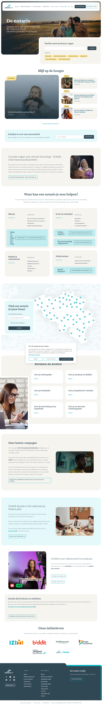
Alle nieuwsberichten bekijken (50, 123)
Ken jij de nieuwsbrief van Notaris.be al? (21, 112)
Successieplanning (79, 223)
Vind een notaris (80, 6)
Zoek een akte (44, 686)
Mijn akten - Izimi (91, 6)
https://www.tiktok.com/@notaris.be (10, 680)
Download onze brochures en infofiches (22, 616)
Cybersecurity (44, 688)
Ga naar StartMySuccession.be (79, 233)
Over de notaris (54, 6)
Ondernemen (46, 6)
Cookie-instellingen (50, 359)
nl (72, 6)
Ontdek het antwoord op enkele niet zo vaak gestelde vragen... (27, 480)
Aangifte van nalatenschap (60, 56)
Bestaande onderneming (81, 263)
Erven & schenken (37, 6)
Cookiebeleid (46, 703)
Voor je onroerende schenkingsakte (76, 407)
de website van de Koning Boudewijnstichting (21, 606)
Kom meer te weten (34, 355)
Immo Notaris (44, 693)
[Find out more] (39, 642)
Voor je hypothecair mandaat (80, 390)
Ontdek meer (11, 217)
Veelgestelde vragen (46, 679)
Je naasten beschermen (81, 225)
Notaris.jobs (12, 531)
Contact (43, 696)
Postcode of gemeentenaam (15, 314)
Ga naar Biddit (21, 238)
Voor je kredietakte (42, 390)
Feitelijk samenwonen (32, 261)
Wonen (16, 6)
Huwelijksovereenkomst (50, 59)
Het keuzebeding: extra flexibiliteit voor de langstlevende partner (84, 96)
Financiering (30, 223)
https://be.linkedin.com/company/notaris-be (14, 677)
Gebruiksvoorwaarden (25, 703)
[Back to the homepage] (9, 6)
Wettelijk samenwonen (33, 263)
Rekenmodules (63, 6)
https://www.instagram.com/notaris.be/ (10, 677)
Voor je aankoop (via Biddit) (80, 374)
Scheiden (29, 271)
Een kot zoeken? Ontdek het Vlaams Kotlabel (83, 111)
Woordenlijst (44, 681)
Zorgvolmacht (83, 56)
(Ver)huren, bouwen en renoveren (36, 221)
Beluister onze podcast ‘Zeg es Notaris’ (22, 177)
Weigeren (36, 359)
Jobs (42, 691)
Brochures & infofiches (46, 676)
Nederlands (9, 685)
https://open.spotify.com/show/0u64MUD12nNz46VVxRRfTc (14, 680)
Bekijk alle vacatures (16, 536)
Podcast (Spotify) (57, 581)
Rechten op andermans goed (34, 225)
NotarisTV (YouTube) (57, 576)
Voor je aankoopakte (43, 374)
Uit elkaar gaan (31, 268)
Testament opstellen (73, 56)
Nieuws (43, 674)
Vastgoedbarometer (46, 684)
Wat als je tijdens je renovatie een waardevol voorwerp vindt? (84, 81)
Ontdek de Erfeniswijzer (83, 242)
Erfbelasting (48, 56)
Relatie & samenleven (25, 6)
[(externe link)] (16, 642)
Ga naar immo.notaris (35, 238)
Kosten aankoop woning (64, 59)
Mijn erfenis (78, 218)
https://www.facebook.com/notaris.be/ (6, 677)
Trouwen (29, 266)
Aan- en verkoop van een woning (35, 218)
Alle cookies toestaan (66, 359)
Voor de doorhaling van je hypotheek (45, 407)
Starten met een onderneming (82, 261)
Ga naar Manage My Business (80, 270)
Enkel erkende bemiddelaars (17, 323)
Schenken (77, 221)
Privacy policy (37, 703)
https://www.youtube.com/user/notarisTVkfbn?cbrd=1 (6, 680)
